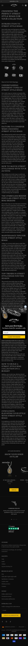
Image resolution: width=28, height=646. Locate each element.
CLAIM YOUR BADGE (14, 337)
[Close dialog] (25, 307)
